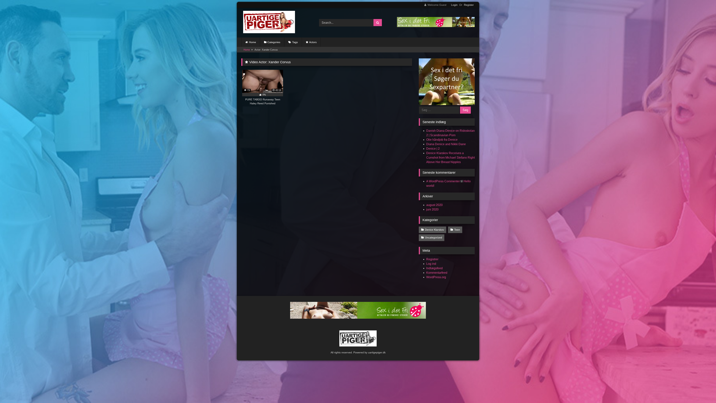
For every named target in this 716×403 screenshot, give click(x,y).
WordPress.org (436, 277)
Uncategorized (433, 237)
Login (454, 4)
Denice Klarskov (434, 229)
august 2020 (434, 205)
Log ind (431, 263)
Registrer (432, 259)
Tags (295, 42)
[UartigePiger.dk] (268, 23)
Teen (457, 229)
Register (469, 4)
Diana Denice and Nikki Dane (446, 144)
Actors (313, 42)
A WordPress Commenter (443, 181)
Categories (273, 42)
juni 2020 (432, 209)
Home (252, 42)
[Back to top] (704, 392)
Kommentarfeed (436, 272)
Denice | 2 (433, 148)
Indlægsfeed (434, 268)
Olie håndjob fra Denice (442, 139)
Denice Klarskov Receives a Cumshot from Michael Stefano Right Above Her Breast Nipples (450, 157)
